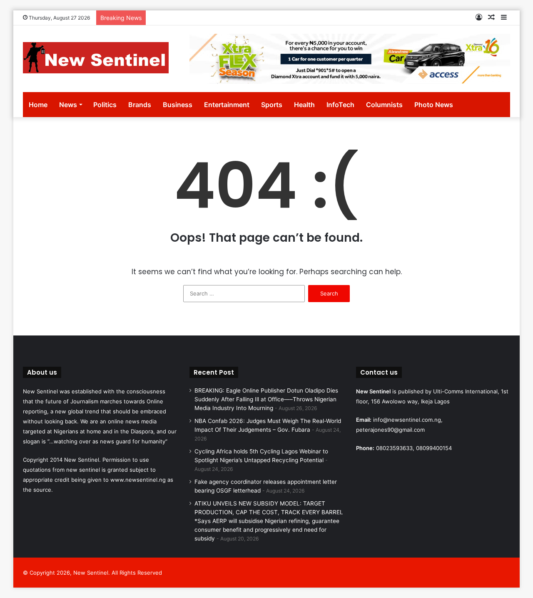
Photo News (433, 104)
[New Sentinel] (96, 57)
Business (177, 104)
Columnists (384, 104)
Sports (271, 104)
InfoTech (340, 104)
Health (304, 104)
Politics (105, 104)
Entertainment (226, 104)
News (68, 104)
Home (38, 104)
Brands (139, 104)
